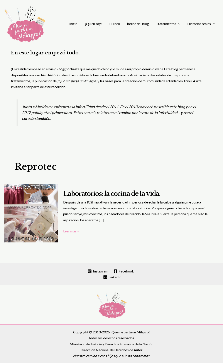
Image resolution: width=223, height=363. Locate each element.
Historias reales (199, 24)
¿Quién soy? (93, 24)
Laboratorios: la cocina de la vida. (111, 194)
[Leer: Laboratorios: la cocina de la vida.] (31, 213)
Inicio (73, 24)
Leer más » (71, 231)
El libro (114, 24)
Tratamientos (166, 24)
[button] (178, 23)
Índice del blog (138, 24)
